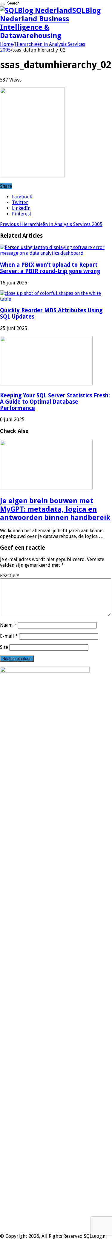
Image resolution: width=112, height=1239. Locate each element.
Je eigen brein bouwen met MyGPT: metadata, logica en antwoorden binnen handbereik (55, 509)
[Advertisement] (56, 1177)
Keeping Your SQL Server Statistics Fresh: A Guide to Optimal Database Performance (55, 401)
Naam (8, 625)
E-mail (9, 636)
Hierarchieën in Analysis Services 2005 (51, 224)
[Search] (2, 4)
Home (6, 44)
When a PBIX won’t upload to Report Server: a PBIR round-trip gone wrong (50, 268)
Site (4, 647)
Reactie (9, 575)
